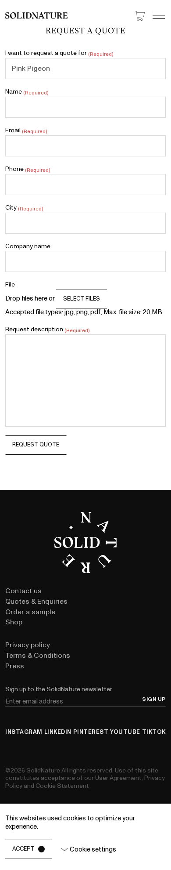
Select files (81, 299)
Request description (47, 330)
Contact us (23, 591)
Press (14, 666)
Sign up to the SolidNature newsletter (58, 689)
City (24, 208)
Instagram (24, 732)
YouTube (125, 732)
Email (25, 130)
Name (26, 92)
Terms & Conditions (37, 655)
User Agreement (118, 778)
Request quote (35, 445)
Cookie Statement (62, 786)
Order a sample (30, 612)
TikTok (154, 732)
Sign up (154, 699)
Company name (27, 246)
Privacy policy (27, 645)
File (10, 284)
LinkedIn (57, 732)
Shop (13, 622)
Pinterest (91, 732)
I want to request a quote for (59, 53)
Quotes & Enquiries (36, 601)
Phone (27, 169)
